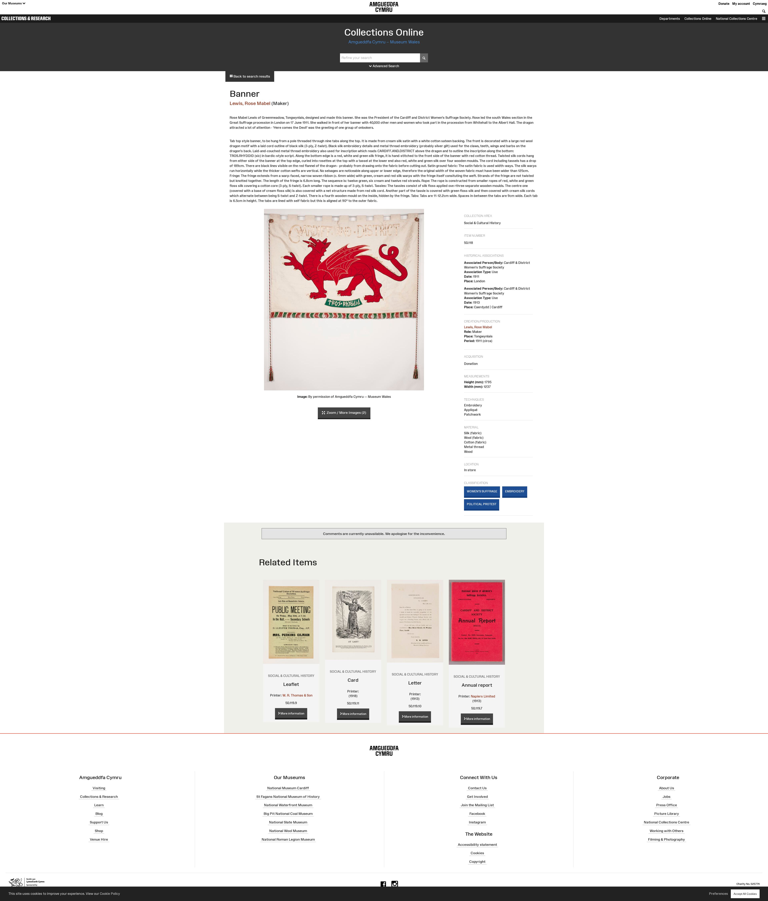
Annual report (477, 685)
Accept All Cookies (745, 893)
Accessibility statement (477, 844)
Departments (669, 18)
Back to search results (251, 76)
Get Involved (477, 796)
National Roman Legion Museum (288, 839)
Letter (415, 682)
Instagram (477, 822)
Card (353, 680)
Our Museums (12, 3)
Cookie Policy (110, 893)
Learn (99, 805)
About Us (666, 788)
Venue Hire (99, 839)
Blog (99, 814)
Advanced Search (385, 66)
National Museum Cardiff (288, 788)
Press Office (666, 805)
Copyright (477, 862)
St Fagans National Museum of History (288, 796)
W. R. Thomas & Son (297, 695)
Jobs (666, 796)
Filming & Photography (666, 839)
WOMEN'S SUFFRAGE (482, 491)
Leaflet (291, 684)
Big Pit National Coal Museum (288, 814)
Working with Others (666, 831)
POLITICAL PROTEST (481, 504)
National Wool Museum (288, 831)
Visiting (99, 788)
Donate (723, 3)
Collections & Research (26, 18)
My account (741, 3)
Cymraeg (760, 3)
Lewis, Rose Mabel (250, 103)
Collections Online (697, 18)
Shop (99, 831)
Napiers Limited (483, 696)
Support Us (99, 822)
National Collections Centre (736, 18)
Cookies (477, 853)
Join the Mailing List (477, 805)
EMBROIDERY (514, 491)
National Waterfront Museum (288, 805)
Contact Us (477, 788)
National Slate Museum (288, 822)
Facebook (477, 814)
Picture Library (666, 814)
